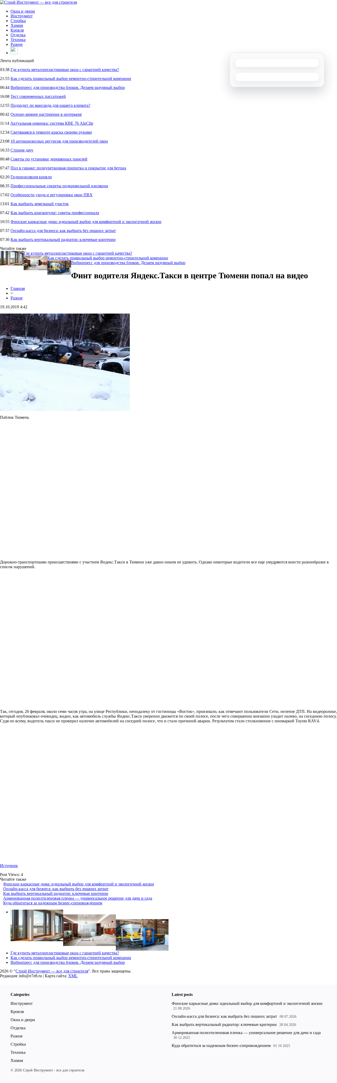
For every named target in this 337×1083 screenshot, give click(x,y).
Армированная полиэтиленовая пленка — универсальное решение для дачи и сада (77, 898)
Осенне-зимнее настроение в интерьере (46, 114)
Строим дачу (22, 150)
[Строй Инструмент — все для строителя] (38, 2)
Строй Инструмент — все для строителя (52, 971)
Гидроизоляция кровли (31, 177)
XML (73, 976)
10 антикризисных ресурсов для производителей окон (59, 141)
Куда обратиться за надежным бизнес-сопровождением (52, 903)
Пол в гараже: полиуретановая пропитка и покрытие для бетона (68, 168)
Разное (17, 44)
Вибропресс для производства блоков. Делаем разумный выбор (68, 87)
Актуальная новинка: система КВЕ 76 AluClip (51, 123)
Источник (9, 865)
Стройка (18, 20)
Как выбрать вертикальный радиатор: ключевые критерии (63, 239)
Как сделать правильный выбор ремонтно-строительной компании (71, 78)
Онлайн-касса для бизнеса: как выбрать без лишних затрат (63, 230)
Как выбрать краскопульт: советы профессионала (55, 212)
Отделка (18, 35)
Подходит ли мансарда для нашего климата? (50, 105)
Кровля (17, 30)
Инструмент (22, 16)
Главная (18, 288)
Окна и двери (23, 11)
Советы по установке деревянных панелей (49, 159)
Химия (17, 25)
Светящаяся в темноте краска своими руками (51, 132)
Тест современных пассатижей (38, 96)
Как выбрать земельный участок (40, 204)
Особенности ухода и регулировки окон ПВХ (52, 195)
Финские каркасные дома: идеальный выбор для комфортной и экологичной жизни (86, 221)
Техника (18, 39)
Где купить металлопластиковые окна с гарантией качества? (65, 69)
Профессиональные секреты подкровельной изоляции (59, 186)
